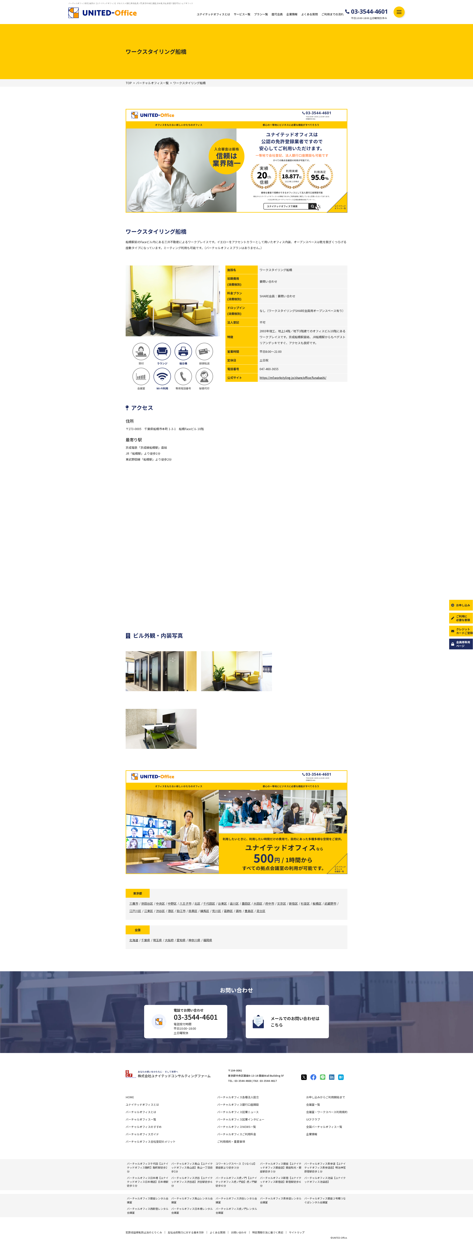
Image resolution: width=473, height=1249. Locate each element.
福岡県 (207, 940)
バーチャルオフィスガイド (142, 1134)
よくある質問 (309, 14)
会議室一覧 (313, 1104)
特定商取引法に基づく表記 (267, 1232)
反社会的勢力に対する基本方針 (186, 1232)
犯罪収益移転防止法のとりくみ (144, 1232)
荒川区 (216, 911)
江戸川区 (135, 911)
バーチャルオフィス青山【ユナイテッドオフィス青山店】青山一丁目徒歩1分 (192, 1167)
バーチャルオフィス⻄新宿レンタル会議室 (147, 1210)
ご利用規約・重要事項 (231, 1141)
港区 (171, 911)
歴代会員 (277, 14)
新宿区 (293, 903)
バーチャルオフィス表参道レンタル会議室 (280, 1200)
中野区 (172, 903)
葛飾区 (228, 911)
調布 (239, 911)
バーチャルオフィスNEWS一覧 (236, 1127)
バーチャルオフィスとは (141, 1112)
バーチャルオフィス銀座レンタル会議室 (147, 1200)
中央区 (160, 903)
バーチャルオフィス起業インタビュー (240, 1119)
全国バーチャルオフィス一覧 (324, 1127)
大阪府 (169, 940)
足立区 (260, 911)
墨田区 (246, 903)
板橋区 (317, 903)
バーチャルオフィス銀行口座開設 (238, 1104)
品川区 (234, 903)
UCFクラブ (313, 1119)
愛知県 (181, 940)
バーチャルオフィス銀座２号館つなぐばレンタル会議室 (325, 1200)
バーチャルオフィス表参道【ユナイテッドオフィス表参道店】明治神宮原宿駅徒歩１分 (325, 1167)
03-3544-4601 (369, 11)
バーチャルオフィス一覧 (152, 83)
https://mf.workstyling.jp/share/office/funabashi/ (293, 377)
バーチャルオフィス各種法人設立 (238, 1097)
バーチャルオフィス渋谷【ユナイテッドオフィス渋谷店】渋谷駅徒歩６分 (192, 1181)
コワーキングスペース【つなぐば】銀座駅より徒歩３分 (236, 1165)
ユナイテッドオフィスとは (213, 14)
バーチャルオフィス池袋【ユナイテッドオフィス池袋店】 (325, 1180)
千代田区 (209, 903)
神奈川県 (194, 940)
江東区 (148, 911)
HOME (130, 1097)
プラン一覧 (261, 14)
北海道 (133, 940)
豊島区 (249, 911)
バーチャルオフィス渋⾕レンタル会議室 (236, 1200)
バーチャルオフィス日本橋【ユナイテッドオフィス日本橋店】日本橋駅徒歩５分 (147, 1181)
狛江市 (181, 911)
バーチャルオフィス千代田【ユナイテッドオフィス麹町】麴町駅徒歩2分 (147, 1167)
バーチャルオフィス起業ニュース (238, 1112)
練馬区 (204, 911)
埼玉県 (157, 940)
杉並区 (305, 903)
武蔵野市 (330, 903)
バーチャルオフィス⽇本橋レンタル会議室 (192, 1210)
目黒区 (192, 911)
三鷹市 (133, 903)
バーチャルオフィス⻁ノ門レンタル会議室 (236, 1210)
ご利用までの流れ (332, 14)
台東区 (222, 903)
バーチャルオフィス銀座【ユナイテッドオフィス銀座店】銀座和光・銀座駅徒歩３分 (280, 1167)
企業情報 (291, 14)
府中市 (269, 903)
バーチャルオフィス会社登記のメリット (151, 1141)
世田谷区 (147, 903)
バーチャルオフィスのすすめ (144, 1127)
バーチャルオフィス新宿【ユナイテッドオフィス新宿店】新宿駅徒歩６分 (280, 1181)
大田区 (257, 903)
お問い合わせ (238, 1232)
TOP (129, 83)
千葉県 (145, 940)
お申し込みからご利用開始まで (325, 1097)
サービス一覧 (242, 14)
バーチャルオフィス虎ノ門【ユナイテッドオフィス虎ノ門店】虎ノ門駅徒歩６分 (236, 1181)
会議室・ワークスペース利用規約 (326, 1112)
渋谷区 (160, 911)
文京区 (281, 903)
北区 (197, 903)
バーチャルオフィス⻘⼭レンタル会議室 (192, 1200)
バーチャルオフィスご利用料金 (236, 1134)
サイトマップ (296, 1232)
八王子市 (185, 903)
